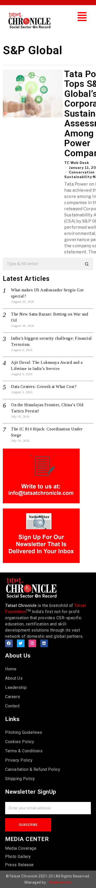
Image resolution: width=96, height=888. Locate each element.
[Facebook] (9, 643)
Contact (12, 706)
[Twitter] (21, 643)
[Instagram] (32, 643)
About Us (14, 678)
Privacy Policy (19, 760)
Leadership (16, 687)
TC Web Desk (76, 163)
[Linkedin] (44, 643)
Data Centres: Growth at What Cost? (44, 386)
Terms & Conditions (23, 750)
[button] (82, 16)
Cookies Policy (19, 741)
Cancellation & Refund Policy (32, 769)
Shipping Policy (20, 778)
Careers (12, 696)
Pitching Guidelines (23, 732)
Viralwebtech (60, 882)
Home (10, 669)
